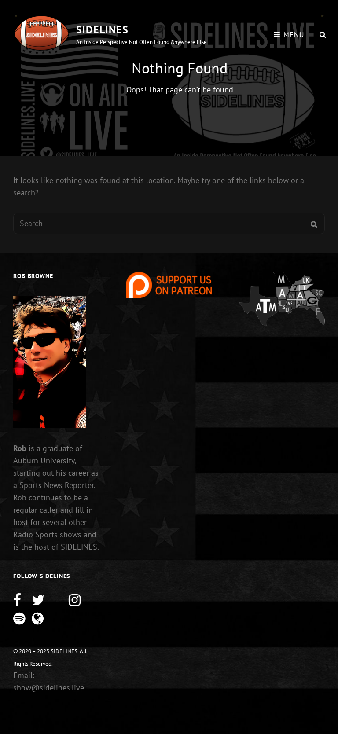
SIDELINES (102, 30)
